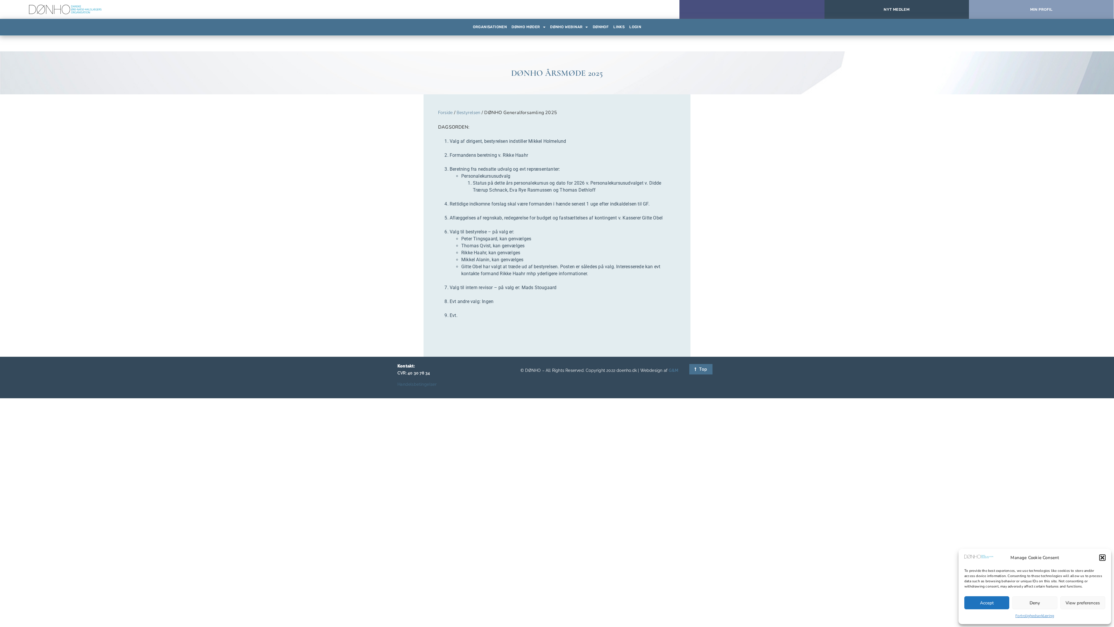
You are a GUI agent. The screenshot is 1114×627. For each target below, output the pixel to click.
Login (635, 27)
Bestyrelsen (468, 112)
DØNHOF (601, 27)
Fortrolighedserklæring (1034, 616)
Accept (987, 603)
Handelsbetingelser (417, 384)
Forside (445, 112)
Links (619, 27)
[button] (1102, 558)
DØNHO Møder (525, 27)
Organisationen (490, 27)
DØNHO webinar (566, 27)
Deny (1035, 603)
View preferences (1083, 603)
